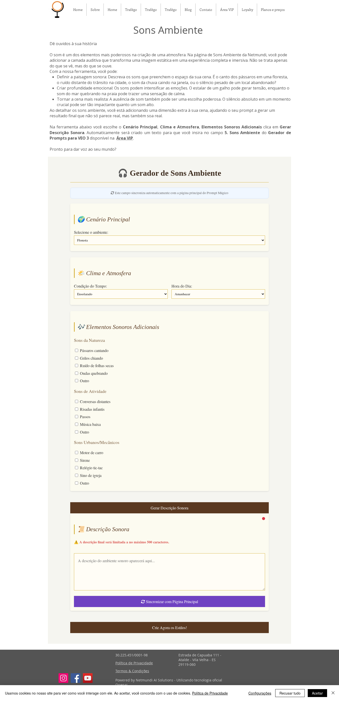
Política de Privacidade (210, 693)
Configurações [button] (259, 693)
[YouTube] (88, 678)
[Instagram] (63, 678)
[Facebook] (75, 678)
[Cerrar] (333, 693)
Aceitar (317, 693)
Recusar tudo (290, 693)
